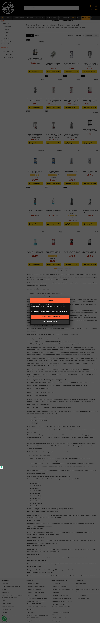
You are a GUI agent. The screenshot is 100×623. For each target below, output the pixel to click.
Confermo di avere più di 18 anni (50, 316)
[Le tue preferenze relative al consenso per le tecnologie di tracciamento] (1, 467)
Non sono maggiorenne (50, 321)
